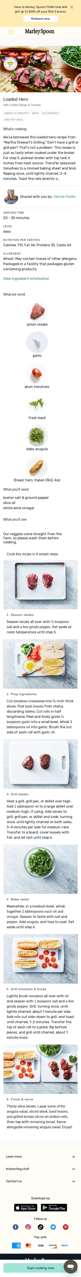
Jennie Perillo (64, 197)
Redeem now (40, 19)
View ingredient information (26, 279)
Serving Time (13, 212)
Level (8, 226)
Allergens (12, 253)
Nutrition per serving (21, 240)
